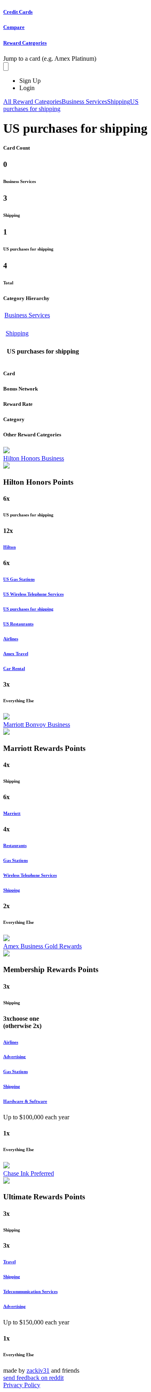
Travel (9, 1261)
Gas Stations (15, 860)
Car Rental (14, 668)
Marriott (12, 813)
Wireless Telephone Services (30, 875)
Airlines (10, 638)
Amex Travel (15, 653)
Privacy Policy (21, 1385)
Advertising (14, 1056)
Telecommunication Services (30, 1291)
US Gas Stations (19, 579)
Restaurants (15, 845)
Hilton (9, 547)
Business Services (27, 315)
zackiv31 (38, 1370)
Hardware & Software (25, 1101)
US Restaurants (18, 623)
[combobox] (5, 66)
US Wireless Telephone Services (33, 594)
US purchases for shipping (28, 609)
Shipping (17, 333)
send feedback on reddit (33, 1377)
